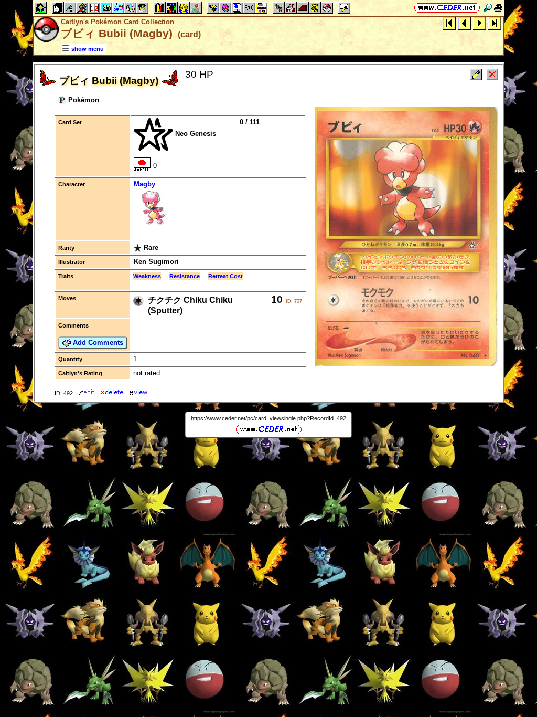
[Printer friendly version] (498, 8)
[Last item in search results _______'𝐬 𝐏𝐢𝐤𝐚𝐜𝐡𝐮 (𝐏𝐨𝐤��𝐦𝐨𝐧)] (494, 23)
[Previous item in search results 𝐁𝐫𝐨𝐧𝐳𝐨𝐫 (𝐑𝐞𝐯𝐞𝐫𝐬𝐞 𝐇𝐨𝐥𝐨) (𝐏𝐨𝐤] (464, 23)
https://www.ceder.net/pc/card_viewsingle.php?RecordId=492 (268, 418)
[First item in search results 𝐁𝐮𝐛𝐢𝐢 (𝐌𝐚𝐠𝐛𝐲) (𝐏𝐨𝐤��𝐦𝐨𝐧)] (449, 23)
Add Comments (97, 342)
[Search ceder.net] (488, 8)
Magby (144, 184)
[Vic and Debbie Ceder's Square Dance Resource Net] (447, 8)
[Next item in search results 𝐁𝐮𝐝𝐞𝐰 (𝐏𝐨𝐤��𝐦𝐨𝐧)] (479, 23)
